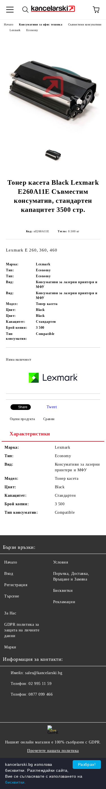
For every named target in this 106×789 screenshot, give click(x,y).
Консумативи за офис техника (40, 24)
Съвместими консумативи (84, 24)
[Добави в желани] (92, 357)
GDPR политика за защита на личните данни (22, 630)
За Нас (10, 613)
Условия (60, 562)
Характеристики (30, 434)
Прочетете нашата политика (53, 751)
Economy (32, 30)
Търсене (11, 596)
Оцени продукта (22, 419)
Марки (10, 647)
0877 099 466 (41, 694)
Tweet (52, 407)
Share (22, 407)
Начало (8, 24)
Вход (8, 573)
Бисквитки (63, 590)
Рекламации (64, 602)
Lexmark (15, 30)
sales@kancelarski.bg (43, 673)
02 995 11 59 (40, 683)
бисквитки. (15, 782)
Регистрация (15, 585)
